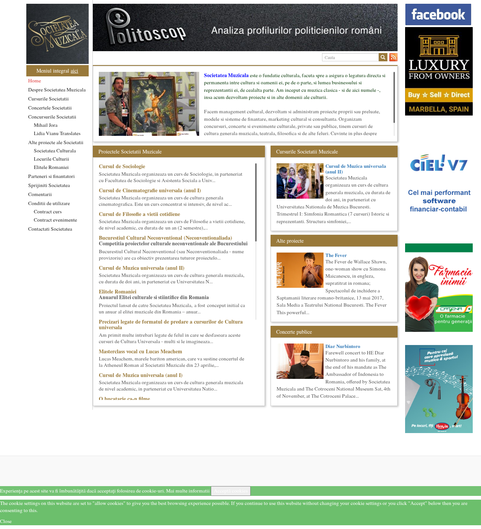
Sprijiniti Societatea (49, 185)
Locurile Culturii (51, 158)
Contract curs (48, 211)
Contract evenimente (55, 219)
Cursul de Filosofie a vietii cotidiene (139, 214)
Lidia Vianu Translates (57, 133)
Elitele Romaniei (51, 167)
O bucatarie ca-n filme (124, 399)
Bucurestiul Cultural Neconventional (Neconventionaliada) (165, 238)
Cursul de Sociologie (122, 166)
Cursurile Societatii (48, 98)
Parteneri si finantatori (51, 176)
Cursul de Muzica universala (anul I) (141, 375)
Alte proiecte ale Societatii (55, 142)
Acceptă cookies (231, 490)
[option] (245, 27)
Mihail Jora (45, 125)
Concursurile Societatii (52, 116)
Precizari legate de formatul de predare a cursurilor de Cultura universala (171, 324)
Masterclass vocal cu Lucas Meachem (140, 351)
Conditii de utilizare (49, 203)
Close (6, 521)
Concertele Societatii (50, 107)
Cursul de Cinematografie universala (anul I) (150, 190)
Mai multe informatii (188, 490)
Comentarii (40, 194)
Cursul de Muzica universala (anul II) (142, 268)
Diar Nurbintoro (342, 346)
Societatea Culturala (55, 150)
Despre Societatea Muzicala (57, 89)
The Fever (336, 254)
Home (34, 80)
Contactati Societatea (50, 228)
